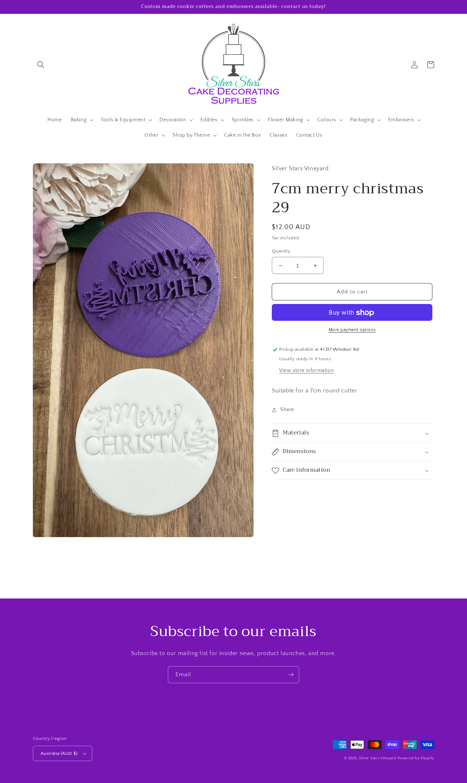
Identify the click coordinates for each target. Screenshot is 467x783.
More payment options (352, 330)
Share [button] (287, 410)
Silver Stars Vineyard (378, 758)
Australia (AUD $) (59, 753)
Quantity (281, 251)
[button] (41, 65)
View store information (306, 371)
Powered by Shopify (416, 758)
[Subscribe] (291, 674)
